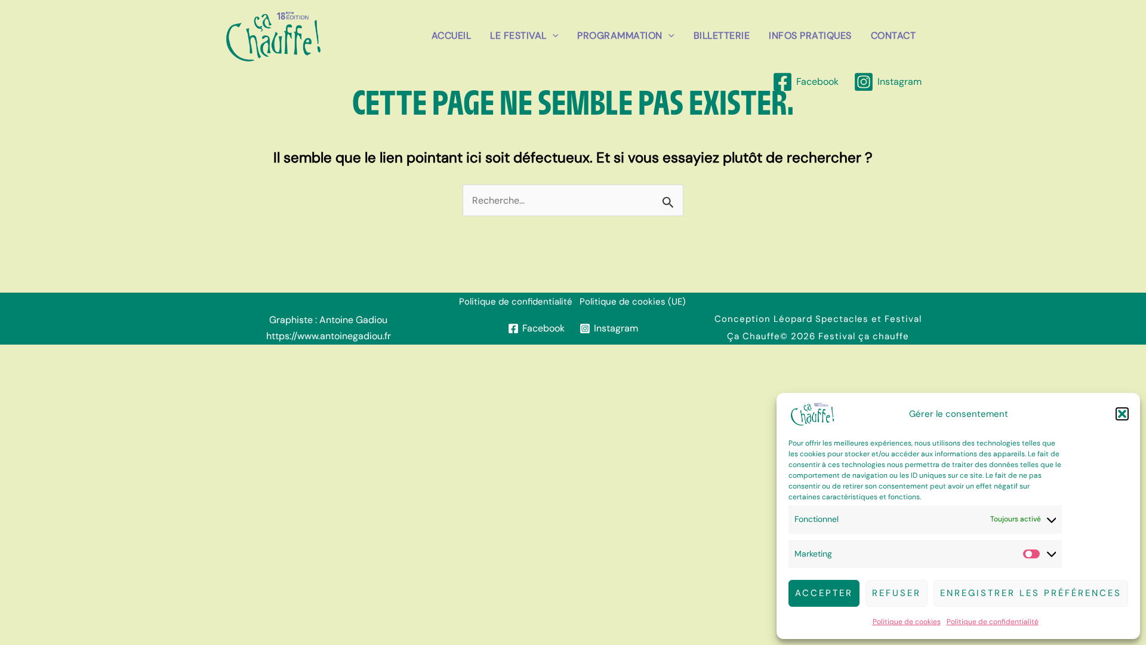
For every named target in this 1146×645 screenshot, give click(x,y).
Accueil (452, 35)
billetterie (722, 35)
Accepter (824, 593)
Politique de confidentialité (993, 621)
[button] (1122, 414)
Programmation (620, 35)
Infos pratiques (810, 35)
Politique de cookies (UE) (633, 302)
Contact (893, 35)
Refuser (896, 593)
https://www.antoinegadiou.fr (328, 336)
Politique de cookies (907, 621)
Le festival (518, 35)
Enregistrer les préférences (1031, 593)
